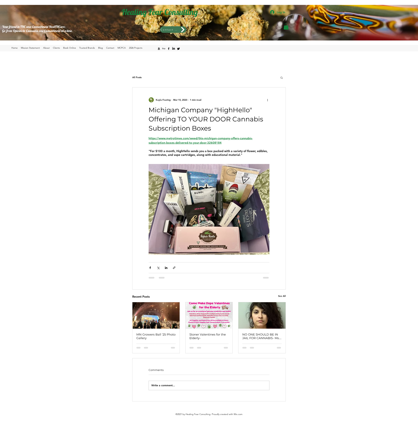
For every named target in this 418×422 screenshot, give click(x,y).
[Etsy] (163, 48)
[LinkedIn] (173, 48)
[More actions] (267, 100)
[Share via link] (174, 267)
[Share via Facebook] (150, 267)
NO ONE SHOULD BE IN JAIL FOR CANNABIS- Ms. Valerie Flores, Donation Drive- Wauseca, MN (261, 336)
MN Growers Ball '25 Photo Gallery (156, 336)
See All (282, 296)
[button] (286, 26)
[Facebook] (168, 48)
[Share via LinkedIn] (166, 267)
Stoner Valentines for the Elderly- (207, 336)
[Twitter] (178, 48)
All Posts (137, 77)
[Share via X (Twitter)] (158, 267)
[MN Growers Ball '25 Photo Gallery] (156, 315)
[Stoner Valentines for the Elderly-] (209, 315)
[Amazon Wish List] (159, 48)
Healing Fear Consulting (160, 12)
